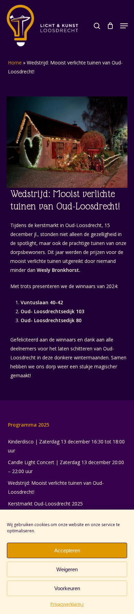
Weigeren (67, 569)
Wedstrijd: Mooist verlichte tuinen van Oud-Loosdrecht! (56, 487)
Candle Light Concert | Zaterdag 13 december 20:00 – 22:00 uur (66, 466)
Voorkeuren (67, 588)
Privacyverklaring (67, 604)
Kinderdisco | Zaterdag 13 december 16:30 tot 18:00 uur (66, 446)
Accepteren (67, 550)
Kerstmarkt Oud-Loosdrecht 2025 (45, 503)
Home (15, 62)
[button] (124, 25)
